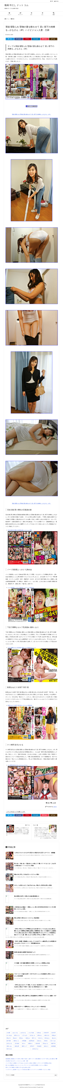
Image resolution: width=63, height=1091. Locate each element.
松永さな (40, 1038)
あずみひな (23, 1032)
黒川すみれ (9, 1048)
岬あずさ (9, 1038)
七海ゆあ (39, 1032)
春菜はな (28, 1038)
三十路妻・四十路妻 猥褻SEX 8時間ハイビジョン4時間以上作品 (32, 963)
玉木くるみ (53, 1040)
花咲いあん (9, 1046)
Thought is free (40, 1087)
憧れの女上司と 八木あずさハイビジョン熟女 (26, 874)
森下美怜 (9, 1040)
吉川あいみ (32, 1035)
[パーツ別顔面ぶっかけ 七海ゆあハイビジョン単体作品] (32, 605)
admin (55, 806)
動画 (13, 18)
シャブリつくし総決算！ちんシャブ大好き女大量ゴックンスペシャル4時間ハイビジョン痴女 (28, 1069)
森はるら (54, 1038)
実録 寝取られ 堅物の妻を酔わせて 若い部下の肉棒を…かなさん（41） (31, 114)
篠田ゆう (30, 1043)
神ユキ (23, 1043)
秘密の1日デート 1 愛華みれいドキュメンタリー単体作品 (30, 1006)
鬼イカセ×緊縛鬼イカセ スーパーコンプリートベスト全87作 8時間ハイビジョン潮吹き (27, 1065)
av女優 (54, 802)
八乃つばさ (24, 1035)
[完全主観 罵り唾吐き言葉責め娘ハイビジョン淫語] (32, 547)
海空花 (45, 1040)
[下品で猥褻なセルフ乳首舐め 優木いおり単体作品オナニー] (32, 665)
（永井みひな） (35, 1048)
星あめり (15, 1038)
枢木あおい (47, 1038)
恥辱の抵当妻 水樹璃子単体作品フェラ (24, 952)
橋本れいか (16, 1040)
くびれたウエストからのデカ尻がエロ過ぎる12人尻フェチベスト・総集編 (34, 852)
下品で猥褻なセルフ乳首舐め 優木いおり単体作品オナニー (22, 647)
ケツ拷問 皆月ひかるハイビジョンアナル (18, 765)
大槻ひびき (46, 1035)
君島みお (39, 1035)
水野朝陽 (24, 1040)
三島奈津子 (46, 1032)
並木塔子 (53, 1032)
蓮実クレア (24, 1046)
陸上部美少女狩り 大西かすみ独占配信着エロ (26, 896)
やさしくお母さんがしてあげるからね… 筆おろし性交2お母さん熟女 (33, 885)
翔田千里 (53, 1043)
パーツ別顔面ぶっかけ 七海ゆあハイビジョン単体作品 (21, 587)
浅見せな (39, 1040)
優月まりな (17, 1035)
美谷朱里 (38, 1043)
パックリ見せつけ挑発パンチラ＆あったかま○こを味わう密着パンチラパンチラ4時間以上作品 (28, 1063)
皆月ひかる (9, 1043)
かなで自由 (31, 1032)
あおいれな (15, 1032)
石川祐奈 (17, 1043)
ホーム (7, 18)
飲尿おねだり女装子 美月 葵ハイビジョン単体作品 (20, 705)
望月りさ (34, 1038)
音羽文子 (32, 1046)
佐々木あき (9, 1035)
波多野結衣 (31, 1040)
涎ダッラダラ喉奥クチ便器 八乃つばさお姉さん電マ (18, 1067)
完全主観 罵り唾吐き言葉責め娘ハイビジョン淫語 (20, 530)
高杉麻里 (39, 1046)
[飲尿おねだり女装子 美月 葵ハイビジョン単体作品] (32, 722)
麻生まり (46, 1046)
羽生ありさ (45, 1043)
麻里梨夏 (53, 1046)
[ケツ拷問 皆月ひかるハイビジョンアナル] (32, 782)
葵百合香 (17, 1046)
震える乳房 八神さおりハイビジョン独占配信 (26, 918)
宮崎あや (54, 1035)
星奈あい (21, 1038)
